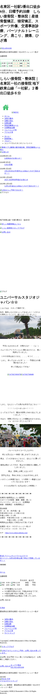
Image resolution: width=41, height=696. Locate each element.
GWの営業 (8, 165)
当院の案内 (8, 619)
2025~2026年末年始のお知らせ (16, 180)
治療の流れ (8, 621)
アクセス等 (8, 631)
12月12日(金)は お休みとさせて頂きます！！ (21, 186)
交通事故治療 (9, 626)
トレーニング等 (10, 628)
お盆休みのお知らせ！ (13, 158)
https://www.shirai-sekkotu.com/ (16, 533)
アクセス (3, 681)
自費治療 (7, 624)
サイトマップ (9, 633)
